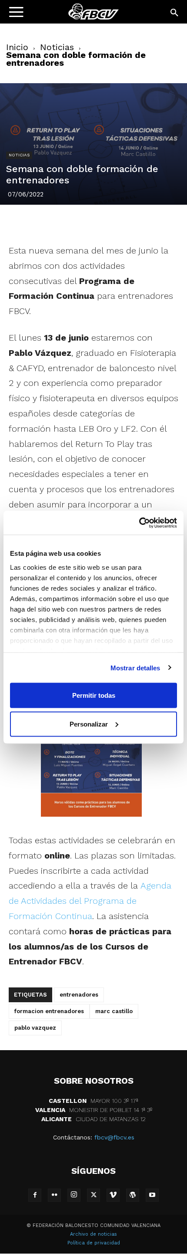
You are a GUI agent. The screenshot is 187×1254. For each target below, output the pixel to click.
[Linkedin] (103, 222)
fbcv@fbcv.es (114, 1137)
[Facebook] (43, 222)
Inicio (17, 47)
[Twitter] (63, 222)
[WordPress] (132, 1195)
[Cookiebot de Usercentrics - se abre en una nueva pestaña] (139, 522)
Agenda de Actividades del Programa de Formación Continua (90, 900)
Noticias (57, 47)
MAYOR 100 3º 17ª (93, 1100)
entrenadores (79, 994)
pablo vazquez (35, 1027)
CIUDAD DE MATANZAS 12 (93, 1118)
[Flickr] (54, 1195)
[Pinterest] (83, 222)
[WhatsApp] (123, 222)
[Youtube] (152, 1195)
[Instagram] (73, 1195)
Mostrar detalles (135, 667)
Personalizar (89, 723)
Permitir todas (93, 695)
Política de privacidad (93, 1243)
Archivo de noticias (93, 1234)
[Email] (143, 222)
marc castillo (114, 1011)
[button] (175, 13)
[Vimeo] (113, 1195)
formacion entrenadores (49, 1011)
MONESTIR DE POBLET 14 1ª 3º (93, 1109)
